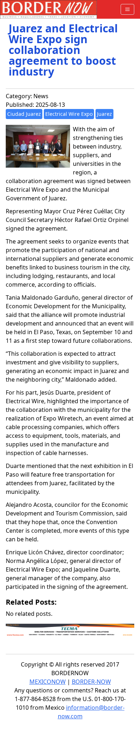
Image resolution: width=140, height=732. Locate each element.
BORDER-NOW (91, 682)
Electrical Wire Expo (69, 113)
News (40, 96)
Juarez (104, 113)
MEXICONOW (47, 682)
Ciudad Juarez (24, 113)
